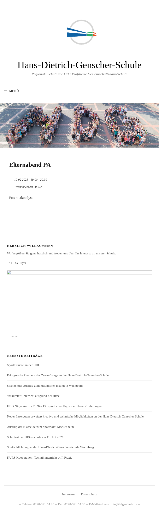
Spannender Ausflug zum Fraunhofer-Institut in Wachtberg (45, 385)
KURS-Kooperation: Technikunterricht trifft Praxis (39, 457)
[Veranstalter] (11, 186)
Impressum (69, 494)
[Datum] (11, 179)
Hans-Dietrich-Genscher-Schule (79, 64)
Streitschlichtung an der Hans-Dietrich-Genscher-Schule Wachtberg (50, 447)
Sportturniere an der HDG (23, 365)
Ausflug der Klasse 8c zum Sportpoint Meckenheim (40, 426)
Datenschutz (89, 494)
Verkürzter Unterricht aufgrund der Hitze (33, 395)
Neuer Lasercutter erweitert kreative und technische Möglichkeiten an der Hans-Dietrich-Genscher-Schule (75, 416)
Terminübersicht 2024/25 (28, 186)
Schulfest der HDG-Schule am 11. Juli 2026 (35, 437)
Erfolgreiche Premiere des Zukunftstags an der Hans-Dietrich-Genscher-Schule (58, 375)
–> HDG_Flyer (16, 263)
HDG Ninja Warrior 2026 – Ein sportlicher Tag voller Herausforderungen (54, 406)
